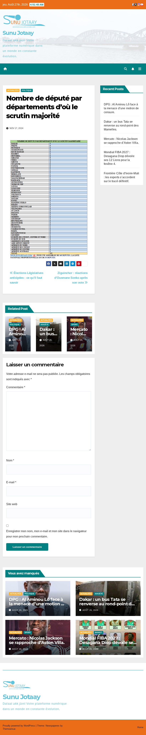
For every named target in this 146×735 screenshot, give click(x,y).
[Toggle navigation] (139, 69)
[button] (125, 68)
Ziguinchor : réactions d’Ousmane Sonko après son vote (71, 277)
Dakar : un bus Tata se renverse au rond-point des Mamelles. (121, 125)
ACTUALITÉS (13, 90)
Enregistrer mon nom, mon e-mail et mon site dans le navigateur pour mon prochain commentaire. (46, 534)
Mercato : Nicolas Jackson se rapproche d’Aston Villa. (36, 640)
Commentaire (15, 387)
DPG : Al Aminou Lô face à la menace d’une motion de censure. (121, 108)
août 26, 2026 (20, 610)
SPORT (74, 324)
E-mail (11, 482)
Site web (11, 504)
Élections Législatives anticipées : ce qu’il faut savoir (26, 277)
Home (140, 727)
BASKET (98, 632)
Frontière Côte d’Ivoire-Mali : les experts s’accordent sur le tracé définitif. (121, 177)
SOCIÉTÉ (45, 324)
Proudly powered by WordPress (19, 725)
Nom (10, 460)
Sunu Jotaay (18, 33)
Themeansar (9, 729)
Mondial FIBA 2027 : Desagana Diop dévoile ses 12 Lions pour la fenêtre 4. (107, 643)
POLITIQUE (27, 90)
